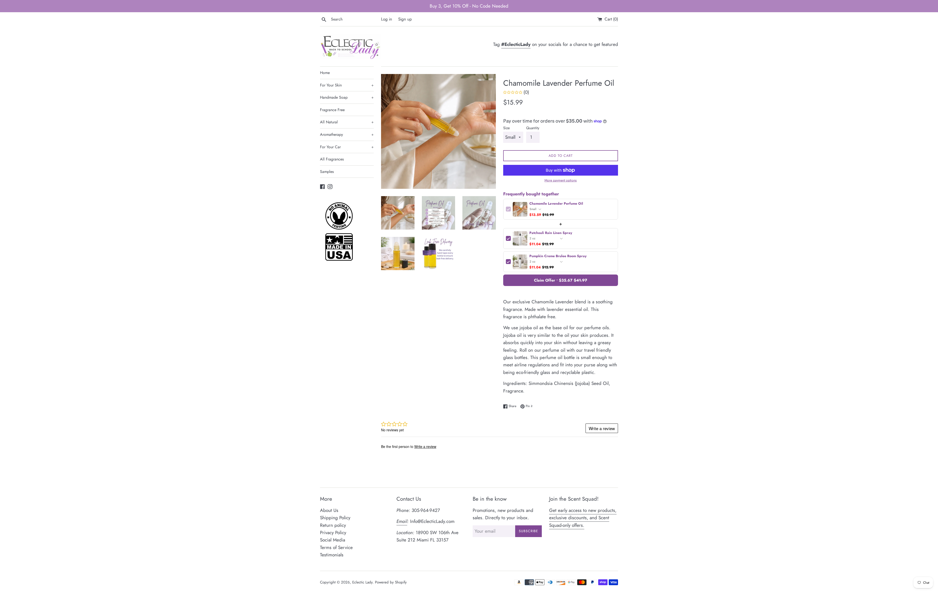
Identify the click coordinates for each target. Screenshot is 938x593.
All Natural (347, 122)
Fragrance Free (332, 110)
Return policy (333, 525)
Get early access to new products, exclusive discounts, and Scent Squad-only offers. (583, 518)
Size (506, 128)
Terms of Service (336, 547)
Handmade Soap (347, 97)
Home (325, 72)
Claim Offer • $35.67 (560, 280)
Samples (327, 171)
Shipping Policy (335, 517)
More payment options (560, 180)
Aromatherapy (347, 134)
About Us (329, 510)
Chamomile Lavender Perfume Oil (556, 204)
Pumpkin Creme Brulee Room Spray (557, 256)
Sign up (405, 19)
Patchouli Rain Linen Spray (550, 233)
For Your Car (347, 147)
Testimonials (331, 554)
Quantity (532, 128)
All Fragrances (332, 159)
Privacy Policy (333, 532)
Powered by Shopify (391, 582)
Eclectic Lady (362, 582)
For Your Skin (347, 85)
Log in (386, 19)
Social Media (332, 540)
